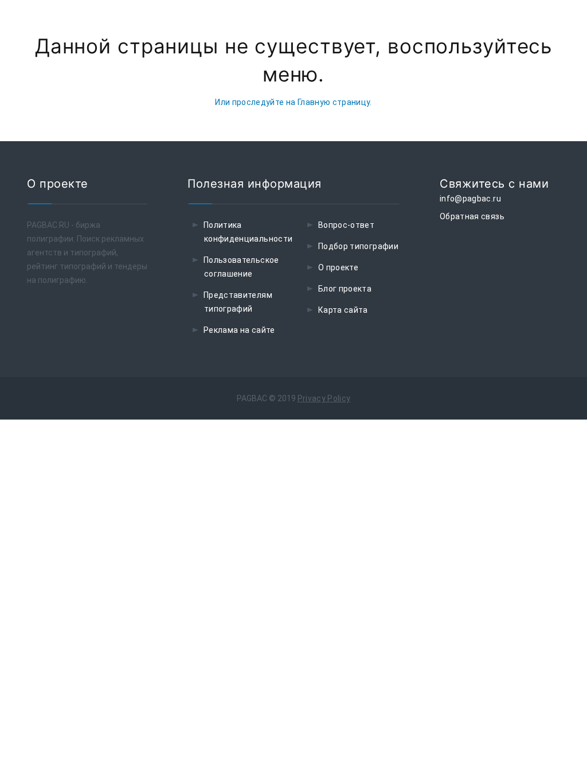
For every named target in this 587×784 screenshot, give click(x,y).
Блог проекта (344, 288)
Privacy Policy (324, 398)
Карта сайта (343, 310)
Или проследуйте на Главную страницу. (293, 102)
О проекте (338, 267)
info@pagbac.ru (470, 198)
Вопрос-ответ (346, 225)
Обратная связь (472, 216)
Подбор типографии (358, 246)
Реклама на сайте (239, 330)
